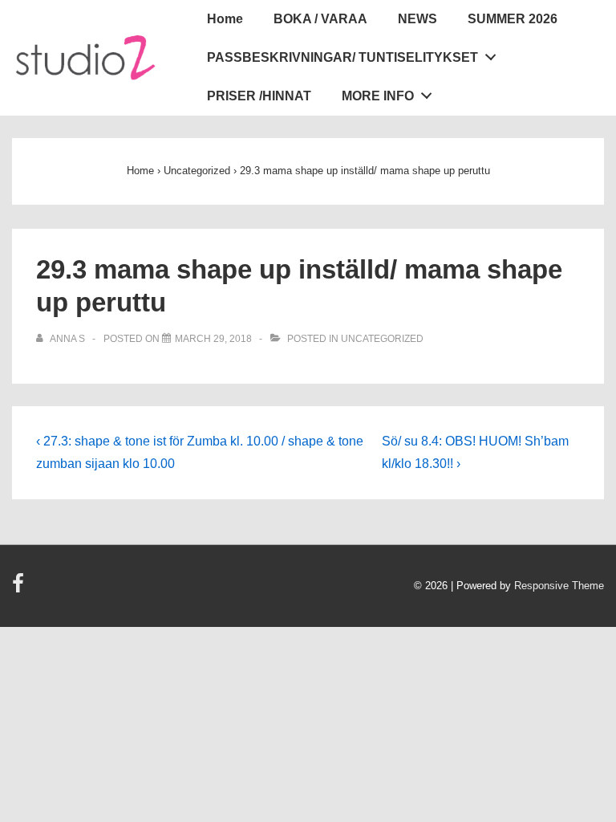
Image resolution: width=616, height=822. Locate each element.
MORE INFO (378, 96)
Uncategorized (382, 338)
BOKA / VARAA (320, 19)
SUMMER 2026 (512, 19)
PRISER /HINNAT (259, 96)
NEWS (417, 19)
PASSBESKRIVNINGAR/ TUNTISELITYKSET (342, 57)
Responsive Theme (559, 586)
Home (225, 19)
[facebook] (20, 589)
